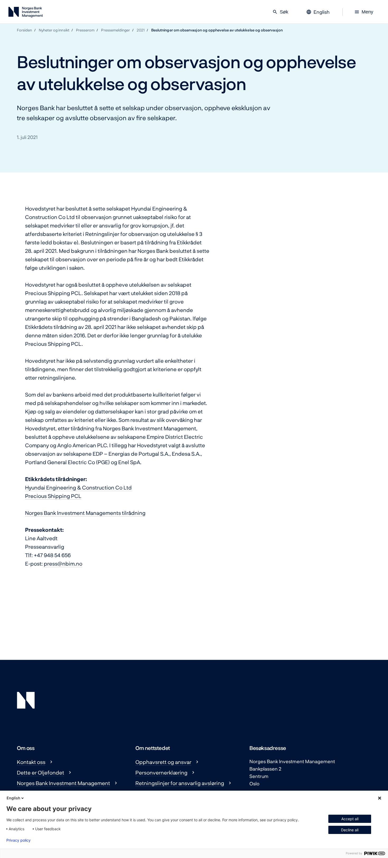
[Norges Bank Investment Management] (25, 13)
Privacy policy (18, 840)
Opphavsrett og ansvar (163, 762)
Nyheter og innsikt (54, 30)
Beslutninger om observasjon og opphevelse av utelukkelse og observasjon (217, 30)
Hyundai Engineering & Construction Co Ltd (78, 487)
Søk (280, 12)
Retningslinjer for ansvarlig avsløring (179, 783)
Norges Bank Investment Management (63, 783)
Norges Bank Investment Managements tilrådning (85, 513)
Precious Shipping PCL (53, 496)
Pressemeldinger (115, 30)
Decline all (349, 830)
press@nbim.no (63, 563)
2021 (141, 30)
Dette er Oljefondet (40, 772)
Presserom (85, 30)
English (13, 798)
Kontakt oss (31, 762)
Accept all (349, 819)
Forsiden (24, 30)
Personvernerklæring (161, 772)
